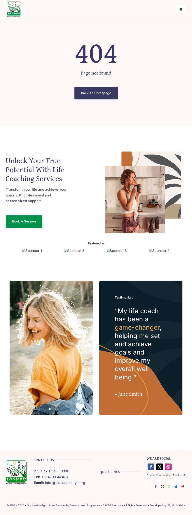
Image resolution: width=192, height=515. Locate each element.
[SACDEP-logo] (14, 2)
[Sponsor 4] (159, 251)
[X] (162, 486)
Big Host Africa (176, 505)
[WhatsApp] (169, 486)
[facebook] (151, 467)
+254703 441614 (55, 477)
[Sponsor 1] (32, 251)
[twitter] (159, 467)
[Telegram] (175, 486)
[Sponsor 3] (117, 251)
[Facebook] (155, 486)
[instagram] (168, 467)
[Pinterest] (182, 486)
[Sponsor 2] (74, 251)
